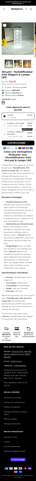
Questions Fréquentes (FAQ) (14, 451)
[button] (4, 9)
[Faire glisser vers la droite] (34, 64)
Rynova (10, 475)
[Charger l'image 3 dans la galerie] (27, 64)
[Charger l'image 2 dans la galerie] (18, 64)
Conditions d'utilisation (13, 398)
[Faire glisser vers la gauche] (2, 64)
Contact (7, 442)
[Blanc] (3, 102)
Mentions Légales (10, 419)
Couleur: (9, 99)
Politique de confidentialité (14, 402)
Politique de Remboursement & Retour (15, 413)
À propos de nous (10, 437)
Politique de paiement (12, 424)
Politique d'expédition (12, 407)
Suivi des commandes (12, 446)
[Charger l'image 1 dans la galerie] (9, 64)
